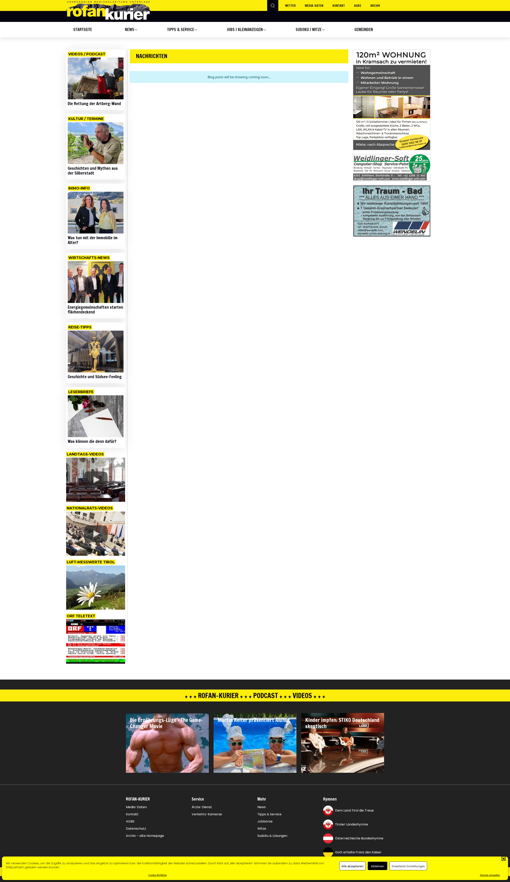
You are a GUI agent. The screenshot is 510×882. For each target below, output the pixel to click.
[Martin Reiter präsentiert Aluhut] (255, 743)
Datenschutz (136, 828)
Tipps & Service (180, 29)
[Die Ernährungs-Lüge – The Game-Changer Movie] (167, 743)
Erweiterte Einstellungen (408, 866)
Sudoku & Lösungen (272, 835)
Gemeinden (363, 29)
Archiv (375, 5)
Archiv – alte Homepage (145, 835)
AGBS (357, 5)
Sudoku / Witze (309, 29)
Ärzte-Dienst (202, 807)
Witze (261, 828)
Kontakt (338, 5)
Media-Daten (136, 807)
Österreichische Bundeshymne (359, 838)
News (129, 29)
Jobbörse (265, 821)
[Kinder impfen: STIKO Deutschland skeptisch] (342, 743)
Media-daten (314, 5)
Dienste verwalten (490, 875)
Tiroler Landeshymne (351, 824)
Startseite (82, 29)
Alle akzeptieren (352, 866)
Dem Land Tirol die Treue (354, 810)
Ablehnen (377, 866)
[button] (504, 859)
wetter (290, 5)
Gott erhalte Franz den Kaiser (358, 852)
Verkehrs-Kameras (207, 814)
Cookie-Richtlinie (157, 875)
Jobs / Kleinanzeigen (245, 29)
